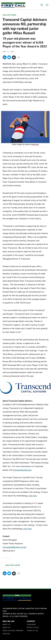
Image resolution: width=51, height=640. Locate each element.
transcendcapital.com (22, 470)
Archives (6, 634)
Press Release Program (13, 631)
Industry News (9, 15)
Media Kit (6, 628)
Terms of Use (32, 631)
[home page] (13, 5)
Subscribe (31, 625)
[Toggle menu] (47, 5)
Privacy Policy (33, 628)
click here (32, 495)
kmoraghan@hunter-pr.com (14, 547)
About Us (6, 625)
